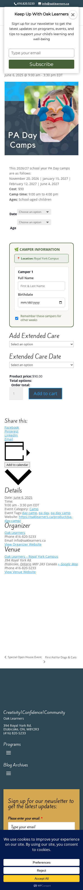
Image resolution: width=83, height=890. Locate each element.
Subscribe (41, 64)
